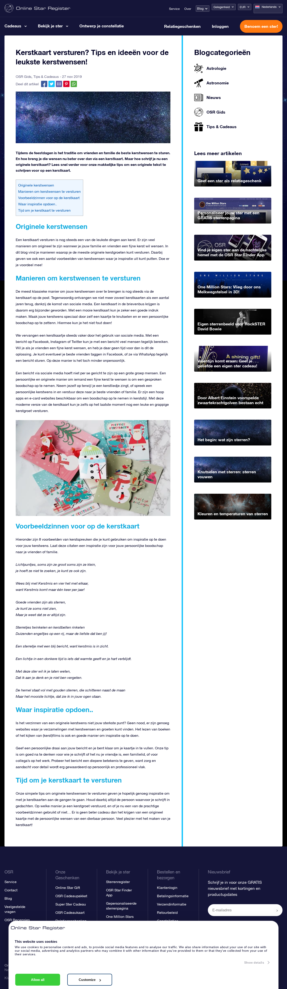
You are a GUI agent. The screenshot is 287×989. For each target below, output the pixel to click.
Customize (87, 980)
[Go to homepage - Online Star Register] (37, 8)
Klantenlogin (167, 888)
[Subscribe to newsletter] (277, 910)
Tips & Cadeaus (46, 77)
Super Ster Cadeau (70, 904)
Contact (10, 890)
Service (174, 9)
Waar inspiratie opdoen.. (37, 204)
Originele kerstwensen (36, 185)
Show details (254, 962)
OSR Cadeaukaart (70, 912)
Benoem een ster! (261, 26)
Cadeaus (12, 25)
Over (187, 9)
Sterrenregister (118, 882)
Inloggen (220, 26)
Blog (200, 8)
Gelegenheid (221, 7)
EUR (243, 7)
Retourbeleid (167, 912)
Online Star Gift (67, 888)
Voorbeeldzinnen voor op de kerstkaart (49, 198)
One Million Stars (120, 916)
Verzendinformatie (171, 904)
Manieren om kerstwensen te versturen (49, 191)
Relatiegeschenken (182, 26)
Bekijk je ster (50, 25)
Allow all (37, 980)
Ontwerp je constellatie (101, 25)
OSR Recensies (17, 920)
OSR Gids (23, 77)
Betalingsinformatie (173, 896)
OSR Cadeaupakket (71, 896)
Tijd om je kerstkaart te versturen (44, 210)
